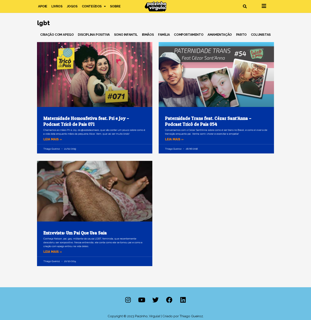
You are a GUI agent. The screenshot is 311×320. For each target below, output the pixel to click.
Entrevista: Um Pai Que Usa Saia (75, 232)
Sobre (115, 6)
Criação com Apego (57, 35)
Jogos (72, 6)
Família (164, 35)
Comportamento (188, 35)
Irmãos (148, 35)
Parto (241, 35)
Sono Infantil (126, 35)
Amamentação (220, 35)
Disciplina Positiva (94, 35)
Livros (57, 6)
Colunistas (261, 35)
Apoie (42, 6)
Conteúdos (92, 6)
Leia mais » (52, 139)
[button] (244, 6)
